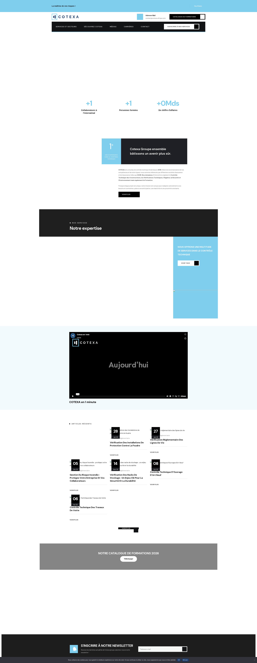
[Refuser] (254, 660)
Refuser (185, 660)
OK (179, 660)
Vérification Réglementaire (120, 438)
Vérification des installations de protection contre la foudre (127, 444)
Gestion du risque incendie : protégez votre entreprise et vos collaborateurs (87, 477)
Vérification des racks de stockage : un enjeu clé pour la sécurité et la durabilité (126, 477)
